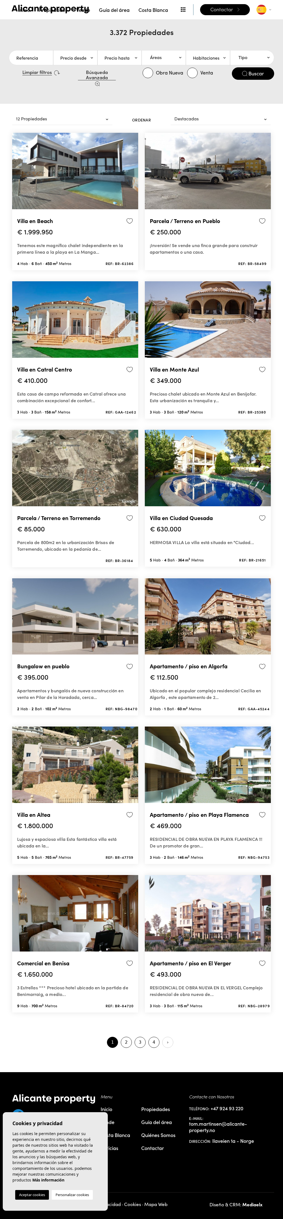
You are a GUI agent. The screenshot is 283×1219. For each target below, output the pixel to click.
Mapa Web (155, 1204)
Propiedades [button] (53, 9)
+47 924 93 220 (227, 1108)
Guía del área (114, 9)
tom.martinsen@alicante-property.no (218, 1127)
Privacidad (109, 1204)
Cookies (132, 1204)
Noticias (109, 1147)
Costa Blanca (153, 9)
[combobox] (164, 57)
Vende (83, 9)
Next (132, 173)
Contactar (152, 1147)
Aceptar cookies (32, 1194)
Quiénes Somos (158, 1134)
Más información (48, 1180)
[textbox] (166, 57)
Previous (17, 173)
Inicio (24, 9)
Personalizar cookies (72, 1194)
